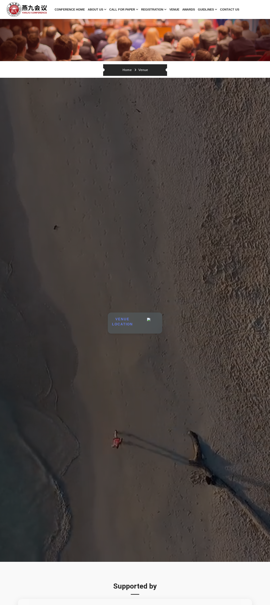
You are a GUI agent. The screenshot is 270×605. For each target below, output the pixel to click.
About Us (95, 9)
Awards (188, 9)
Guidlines (206, 9)
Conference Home (70, 9)
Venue (174, 9)
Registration (152, 9)
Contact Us (229, 9)
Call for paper (122, 9)
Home (127, 70)
